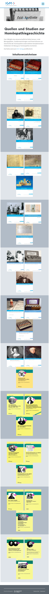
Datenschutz (36, 591)
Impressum (42, 591)
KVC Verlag (20, 49)
